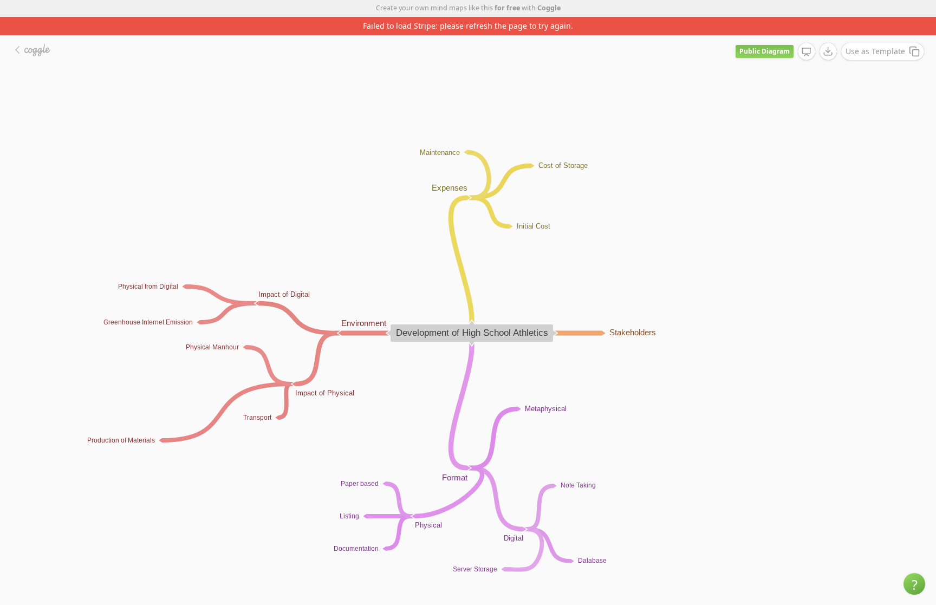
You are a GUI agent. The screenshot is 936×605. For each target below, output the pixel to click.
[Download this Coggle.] (828, 51)
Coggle (549, 7)
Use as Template (875, 51)
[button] (914, 584)
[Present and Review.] (806, 52)
